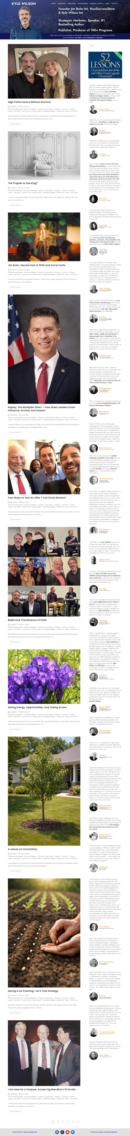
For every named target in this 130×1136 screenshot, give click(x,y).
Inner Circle (72, 3)
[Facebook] (57, 1132)
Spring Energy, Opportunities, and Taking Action (37, 707)
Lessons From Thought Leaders (32, 111)
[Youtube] (67, 1132)
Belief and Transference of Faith (27, 620)
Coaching (41, 109)
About (54, 3)
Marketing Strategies (49, 111)
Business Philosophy (16, 109)
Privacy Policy (17, 1132)
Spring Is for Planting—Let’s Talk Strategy (33, 991)
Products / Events (96, 3)
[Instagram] (62, 1132)
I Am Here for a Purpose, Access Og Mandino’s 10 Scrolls (42, 1089)
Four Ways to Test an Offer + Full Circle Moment (37, 497)
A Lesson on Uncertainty (22, 849)
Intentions (57, 109)
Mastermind (60, 111)
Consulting (62, 3)
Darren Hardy (49, 109)
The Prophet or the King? (23, 183)
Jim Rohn (65, 109)
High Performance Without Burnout (29, 102)
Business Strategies (30, 109)
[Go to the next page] (78, 1122)
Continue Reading (16, 123)
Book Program (83, 3)
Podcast (114, 3)
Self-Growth (74, 111)
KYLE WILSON (24, 3)
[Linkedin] (73, 1132)
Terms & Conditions (30, 1132)
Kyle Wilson (13, 106)
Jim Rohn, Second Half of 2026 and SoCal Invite (36, 265)
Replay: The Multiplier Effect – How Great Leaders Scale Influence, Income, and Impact (41, 409)
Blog (107, 3)
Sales (67, 111)
